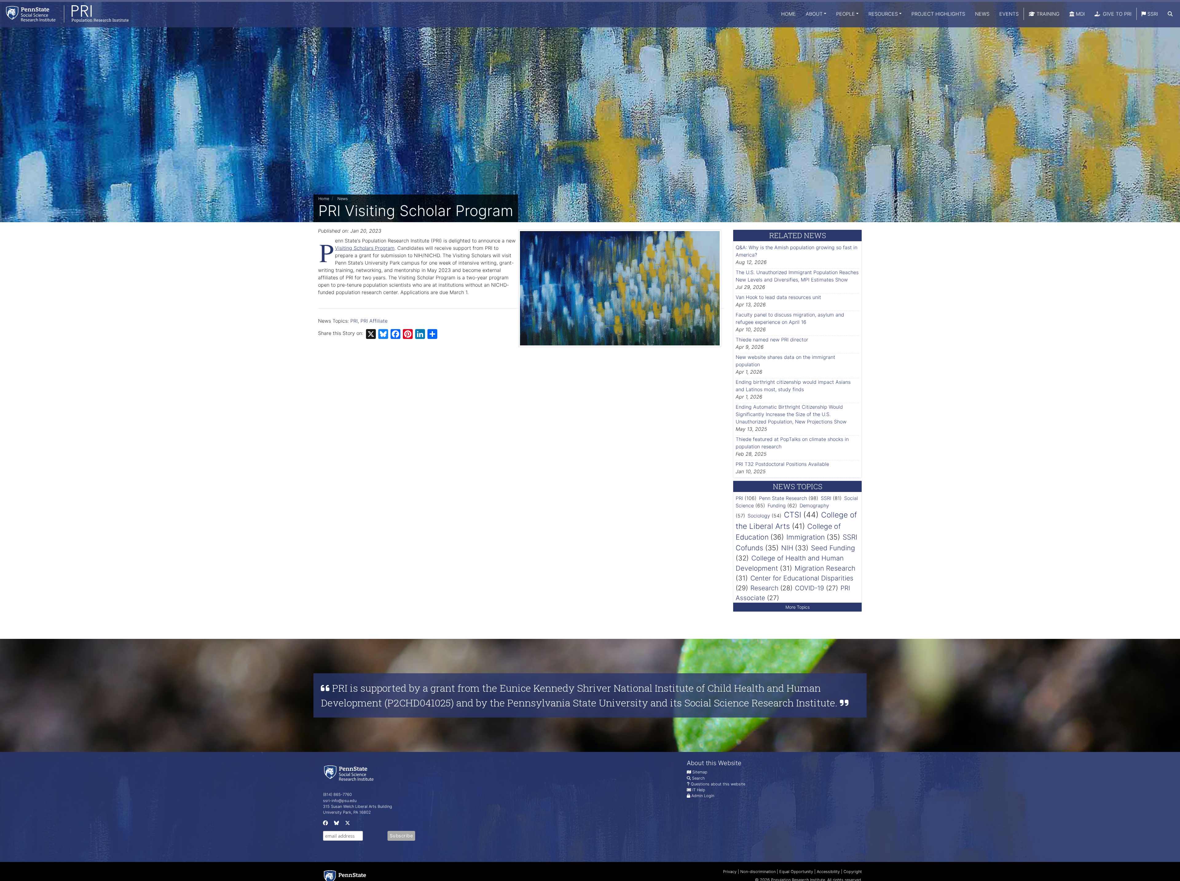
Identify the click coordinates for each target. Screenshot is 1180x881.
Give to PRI (1116, 14)
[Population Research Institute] (64, 13)
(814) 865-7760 (337, 794)
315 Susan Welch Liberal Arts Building (357, 806)
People (845, 14)
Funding (777, 505)
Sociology (759, 516)
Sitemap (699, 772)
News (982, 14)
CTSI (792, 514)
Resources (883, 14)
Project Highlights (938, 14)
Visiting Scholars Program (365, 248)
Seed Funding (833, 548)
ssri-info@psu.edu (339, 800)
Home (788, 14)
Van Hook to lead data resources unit (778, 297)
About (814, 14)
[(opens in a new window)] (325, 824)
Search (698, 778)
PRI (354, 321)
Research (764, 588)
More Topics (797, 607)
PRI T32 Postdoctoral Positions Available (782, 464)
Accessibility (828, 871)
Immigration (805, 537)
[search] (1170, 14)
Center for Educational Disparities (801, 578)
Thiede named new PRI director (772, 339)
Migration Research (825, 568)
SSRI (1152, 14)
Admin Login (702, 795)
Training (1047, 14)
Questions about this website (718, 784)
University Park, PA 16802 (347, 812)
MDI (1079, 14)
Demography (814, 505)
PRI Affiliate (373, 321)
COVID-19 (809, 588)
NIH (787, 548)
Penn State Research (783, 498)
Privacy (730, 871)
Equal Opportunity (796, 871)
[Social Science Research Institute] (350, 772)
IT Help (698, 790)
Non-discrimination (758, 871)
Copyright (853, 871)
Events (1009, 14)
